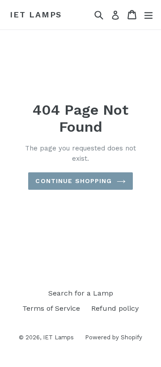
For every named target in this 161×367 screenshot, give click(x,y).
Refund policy (115, 308)
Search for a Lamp (80, 293)
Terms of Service (51, 308)
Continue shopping (73, 180)
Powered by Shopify (113, 337)
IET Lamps (36, 14)
